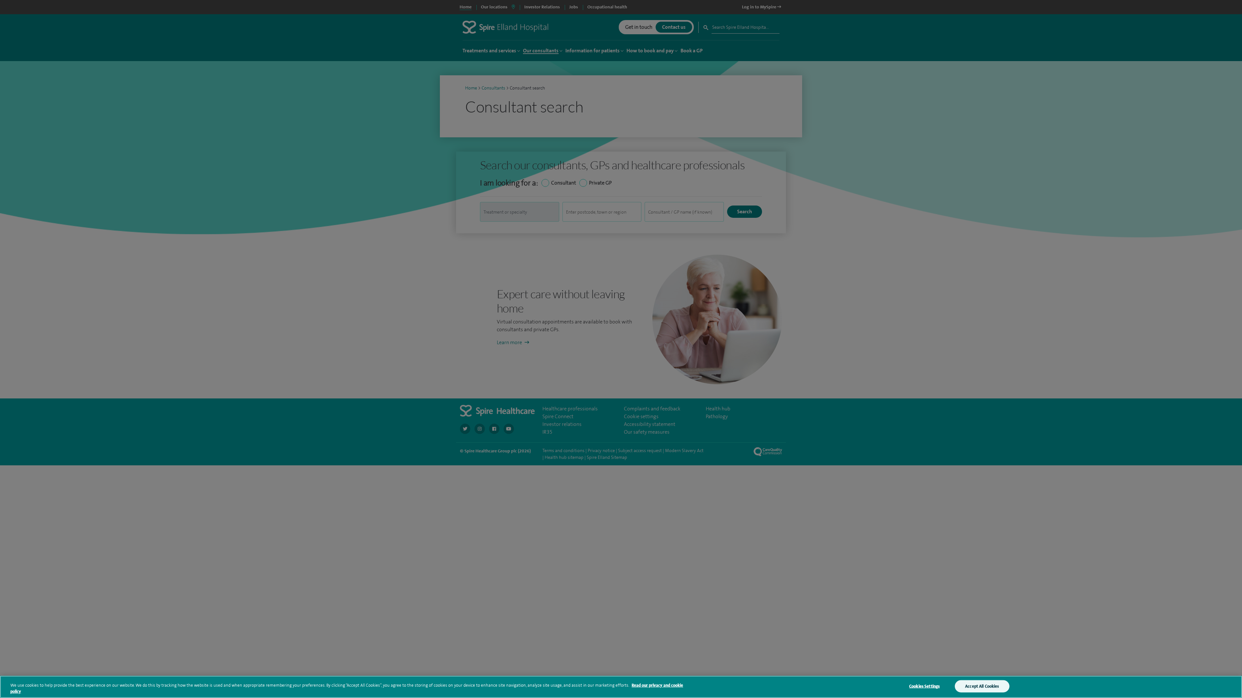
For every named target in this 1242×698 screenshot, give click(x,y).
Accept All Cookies (982, 686)
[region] (621, 687)
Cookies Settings (924, 686)
